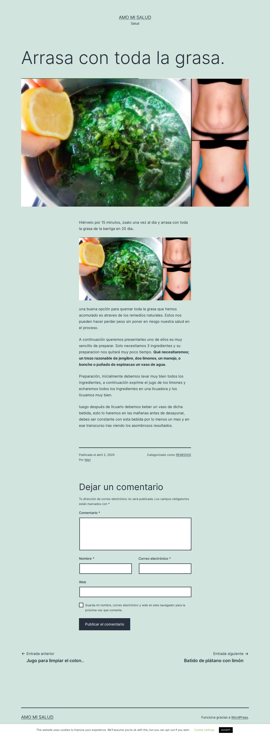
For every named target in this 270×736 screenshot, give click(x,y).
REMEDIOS (183, 455)
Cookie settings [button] (204, 730)
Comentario (89, 513)
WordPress (239, 717)
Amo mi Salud (135, 17)
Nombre (86, 558)
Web (82, 582)
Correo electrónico (154, 558)
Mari (88, 460)
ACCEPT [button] (226, 729)
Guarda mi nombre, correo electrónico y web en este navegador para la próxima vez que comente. (135, 607)
